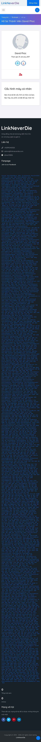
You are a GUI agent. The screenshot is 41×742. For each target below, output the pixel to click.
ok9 (15, 196)
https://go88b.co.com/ (27, 275)
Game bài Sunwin (15, 571)
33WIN (29, 318)
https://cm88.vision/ (6, 236)
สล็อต (14, 232)
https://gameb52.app (31, 352)
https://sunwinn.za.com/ (33, 239)
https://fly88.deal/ (33, 285)
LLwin (36, 364)
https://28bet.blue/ (32, 236)
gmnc (24, 305)
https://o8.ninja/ (18, 256)
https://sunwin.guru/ (32, 287)
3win (36, 516)
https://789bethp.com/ (23, 308)
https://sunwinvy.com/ (6, 516)
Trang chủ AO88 (33, 535)
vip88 (14, 547)
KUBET (3, 532)
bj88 (11, 257)
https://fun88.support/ (19, 569)
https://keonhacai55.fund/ (25, 323)
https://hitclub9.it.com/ (14, 357)
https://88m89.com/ (30, 531)
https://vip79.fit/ (15, 195)
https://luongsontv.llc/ (10, 342)
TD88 (17, 615)
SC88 (9, 285)
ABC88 (24, 416)
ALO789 (8, 250)
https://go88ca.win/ (15, 534)
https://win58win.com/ (29, 517)
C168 (38, 244)
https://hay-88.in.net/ (25, 354)
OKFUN (11, 486)
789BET (4, 250)
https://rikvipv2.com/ (28, 381)
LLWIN (6, 245)
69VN (28, 505)
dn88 (24, 357)
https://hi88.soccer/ (13, 589)
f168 (7, 242)
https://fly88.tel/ (5, 233)
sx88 (24, 541)
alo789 (7, 407)
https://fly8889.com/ (17, 267)
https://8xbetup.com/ (31, 556)
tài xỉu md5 (15, 563)
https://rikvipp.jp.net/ (6, 275)
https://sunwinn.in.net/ (7, 345)
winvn (34, 376)
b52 (17, 189)
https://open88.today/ (6, 217)
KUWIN (34, 422)
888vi (2, 514)
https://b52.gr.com (6, 546)
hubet (17, 348)
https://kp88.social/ (18, 337)
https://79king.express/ (6, 193)
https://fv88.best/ (24, 516)
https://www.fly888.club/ (7, 239)
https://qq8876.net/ (31, 320)
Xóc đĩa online (29, 204)
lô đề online (32, 325)
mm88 (21, 571)
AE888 (19, 607)
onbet (31, 404)
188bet (10, 562)
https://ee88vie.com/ (6, 178)
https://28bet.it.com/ (24, 488)
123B (19, 430)
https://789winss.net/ (16, 535)
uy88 (22, 299)
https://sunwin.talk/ (6, 214)
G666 (23, 428)
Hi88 (30, 566)
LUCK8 (28, 608)
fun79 (15, 529)
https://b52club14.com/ (25, 422)
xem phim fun (18, 233)
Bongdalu (15, 281)
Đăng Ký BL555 (32, 511)
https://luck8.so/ (5, 337)
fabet (18, 282)
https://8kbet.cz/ (32, 498)
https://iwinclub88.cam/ (7, 450)
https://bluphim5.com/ (31, 190)
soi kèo (35, 192)
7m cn (16, 546)
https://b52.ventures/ (17, 392)
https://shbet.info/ (22, 284)
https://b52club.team (6, 272)
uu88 (34, 235)
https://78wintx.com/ (17, 269)
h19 (22, 218)
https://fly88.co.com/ (6, 309)
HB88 (14, 508)
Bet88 (2, 218)
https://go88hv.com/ (34, 343)
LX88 (2, 440)
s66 (30, 416)
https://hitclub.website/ (19, 199)
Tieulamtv (3, 401)
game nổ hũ (18, 306)
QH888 (37, 425)
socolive (30, 181)
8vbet (14, 578)
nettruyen (3, 175)
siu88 (20, 266)
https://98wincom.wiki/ (33, 574)
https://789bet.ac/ (33, 488)
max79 (3, 443)
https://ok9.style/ (30, 446)
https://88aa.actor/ (33, 233)
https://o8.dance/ (32, 483)
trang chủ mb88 (29, 386)
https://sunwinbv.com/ (6, 566)
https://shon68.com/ (30, 560)
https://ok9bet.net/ (6, 596)
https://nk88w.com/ (31, 450)
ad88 (2, 470)
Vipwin (9, 375)
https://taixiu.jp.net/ (17, 275)
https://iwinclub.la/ (35, 175)
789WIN (28, 499)
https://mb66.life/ (23, 186)
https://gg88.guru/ (5, 305)
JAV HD (30, 615)
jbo (22, 578)
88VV (17, 354)
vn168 (27, 348)
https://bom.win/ (33, 241)
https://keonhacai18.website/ (8, 260)
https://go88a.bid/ (17, 379)
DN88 (35, 345)
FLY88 (35, 217)
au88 (6, 312)
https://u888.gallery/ (11, 363)
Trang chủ (5, 17)
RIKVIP (15, 207)
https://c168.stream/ (31, 467)
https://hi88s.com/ (28, 217)
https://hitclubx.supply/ (27, 315)
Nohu (37, 615)
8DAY (34, 547)
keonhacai (29, 334)
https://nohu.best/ (9, 439)
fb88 (9, 282)
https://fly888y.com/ (15, 385)
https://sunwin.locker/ (6, 190)
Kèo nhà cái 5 (36, 204)
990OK (16, 555)
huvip (21, 450)
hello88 (31, 444)
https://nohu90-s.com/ (21, 462)
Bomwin (16, 227)
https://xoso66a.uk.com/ (7, 471)
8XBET (18, 343)
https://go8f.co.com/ (6, 517)
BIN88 (21, 195)
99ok (28, 340)
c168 (24, 269)
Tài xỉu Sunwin (31, 598)
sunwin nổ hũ (11, 389)
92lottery (26, 544)
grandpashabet (29, 397)
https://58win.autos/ (6, 346)
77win (2, 285)
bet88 (7, 199)
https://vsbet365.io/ (23, 433)
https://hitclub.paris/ (17, 572)
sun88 (17, 547)
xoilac (28, 189)
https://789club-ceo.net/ (7, 290)
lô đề (38, 281)
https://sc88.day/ (34, 291)
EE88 (24, 259)
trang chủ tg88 (15, 388)
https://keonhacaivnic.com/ (7, 334)
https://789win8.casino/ (7, 321)
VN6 (30, 486)
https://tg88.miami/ (23, 486)
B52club (35, 263)
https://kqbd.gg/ (5, 430)
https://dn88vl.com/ (20, 526)
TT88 (26, 439)
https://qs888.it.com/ (24, 470)
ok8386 (14, 366)
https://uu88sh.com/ (13, 465)
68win (20, 342)
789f (13, 372)
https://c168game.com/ (6, 615)
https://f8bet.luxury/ (27, 553)
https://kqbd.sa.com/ (34, 559)
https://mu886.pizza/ (6, 410)
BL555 (11, 337)
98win (14, 321)
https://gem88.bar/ (6, 195)
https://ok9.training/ (18, 467)
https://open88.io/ (18, 495)
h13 (23, 529)
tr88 (2, 394)
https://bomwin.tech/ (9, 201)
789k (27, 330)
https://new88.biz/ (29, 223)
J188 (17, 361)
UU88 (17, 325)
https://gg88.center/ (6, 267)
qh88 (15, 333)
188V (22, 505)
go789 (37, 544)
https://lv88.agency (11, 608)
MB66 (17, 186)
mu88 (38, 312)
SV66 (36, 608)
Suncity (33, 525)
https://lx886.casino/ (25, 474)
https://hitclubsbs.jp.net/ (7, 221)
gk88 (27, 325)
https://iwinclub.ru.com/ (7, 207)
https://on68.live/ (12, 443)
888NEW (16, 323)
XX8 (12, 404)
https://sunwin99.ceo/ (19, 220)
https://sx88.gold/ (5, 333)
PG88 (36, 223)
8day (10, 293)
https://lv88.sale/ (19, 617)
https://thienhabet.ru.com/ (27, 238)
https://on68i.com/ (31, 407)
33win (21, 312)
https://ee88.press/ (28, 543)
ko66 (25, 419)
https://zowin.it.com (31, 360)
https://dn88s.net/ (5, 400)
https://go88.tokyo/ (25, 208)
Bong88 (12, 233)
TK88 (37, 394)
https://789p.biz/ (16, 436)
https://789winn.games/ (15, 502)
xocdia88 (19, 345)
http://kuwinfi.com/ (12, 452)
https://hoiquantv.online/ (19, 262)
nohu (36, 337)
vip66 (30, 183)
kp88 (13, 517)
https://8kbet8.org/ (29, 253)
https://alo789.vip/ (5, 540)
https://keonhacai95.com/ (24, 227)
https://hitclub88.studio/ (32, 375)
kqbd (34, 224)
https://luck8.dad (26, 345)
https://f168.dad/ (33, 309)
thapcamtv (24, 189)
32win (37, 440)
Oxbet (2, 550)
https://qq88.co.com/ (6, 593)
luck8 (16, 314)
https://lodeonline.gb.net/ (18, 241)
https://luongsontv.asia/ (7, 557)
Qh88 (6, 352)
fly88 (2, 611)
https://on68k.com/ (33, 593)
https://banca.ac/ (28, 245)
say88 (20, 370)
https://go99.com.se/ (20, 439)
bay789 (35, 568)
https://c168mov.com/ (23, 309)
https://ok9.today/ (29, 522)
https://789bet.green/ (6, 578)
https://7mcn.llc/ (5, 257)
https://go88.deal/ (29, 220)
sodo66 (15, 378)
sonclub (11, 531)
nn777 (6, 218)
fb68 (36, 569)
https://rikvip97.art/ (21, 201)
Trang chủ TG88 (18, 532)
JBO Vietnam (16, 510)
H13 (2, 456)
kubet (11, 177)
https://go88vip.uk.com (19, 531)
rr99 (9, 571)
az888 (28, 391)
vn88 (14, 354)
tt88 (25, 312)
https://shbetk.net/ (6, 302)
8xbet (2, 357)
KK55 (31, 449)
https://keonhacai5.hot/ (17, 382)
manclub (25, 242)
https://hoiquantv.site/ (6, 262)
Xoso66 (13, 186)
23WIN (6, 358)
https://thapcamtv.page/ (19, 557)
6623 (25, 552)
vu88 (2, 403)
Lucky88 (3, 467)
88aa (19, 504)
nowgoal (29, 195)
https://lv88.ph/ (30, 489)
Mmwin (37, 385)
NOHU (37, 422)
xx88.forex (35, 455)
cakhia (2, 300)
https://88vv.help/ (28, 476)
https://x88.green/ (5, 320)
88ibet (22, 607)
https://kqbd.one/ (30, 279)
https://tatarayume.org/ (7, 461)
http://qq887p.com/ (12, 504)
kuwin (7, 323)
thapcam (18, 389)
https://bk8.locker (28, 523)
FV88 (6, 375)
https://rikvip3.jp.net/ (6, 382)
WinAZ (17, 473)
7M (26, 507)
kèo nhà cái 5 (23, 407)
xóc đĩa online (8, 349)
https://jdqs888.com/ (25, 584)
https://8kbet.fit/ (18, 499)
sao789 (15, 455)
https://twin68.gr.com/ (26, 424)
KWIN (18, 455)
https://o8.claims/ (5, 485)
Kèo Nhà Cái (27, 367)
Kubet (24, 360)
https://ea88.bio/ (13, 300)
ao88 (17, 266)
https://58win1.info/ (18, 427)
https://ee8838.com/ (11, 328)
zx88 (32, 513)
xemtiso (3, 455)
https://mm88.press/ (6, 209)
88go (2, 571)
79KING (28, 232)
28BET (33, 453)
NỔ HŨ (27, 269)
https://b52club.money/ (7, 235)
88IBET (11, 325)
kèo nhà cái (34, 202)
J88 (35, 339)
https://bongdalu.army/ (7, 279)
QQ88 (5, 504)
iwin (7, 205)
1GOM (16, 205)
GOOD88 (32, 529)
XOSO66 (34, 416)
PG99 (23, 214)
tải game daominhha (17, 212)
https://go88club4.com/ (7, 244)
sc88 (22, 245)
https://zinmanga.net (12, 175)
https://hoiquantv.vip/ (28, 260)
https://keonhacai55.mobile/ (32, 290)
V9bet (31, 224)
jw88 (21, 541)
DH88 (21, 508)
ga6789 (34, 430)
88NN (13, 437)
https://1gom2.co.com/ (6, 294)
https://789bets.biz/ (21, 303)
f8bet (38, 248)
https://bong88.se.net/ (6, 281)
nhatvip (31, 392)
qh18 (10, 447)
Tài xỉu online (24, 449)
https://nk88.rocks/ (6, 577)
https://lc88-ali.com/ (6, 376)
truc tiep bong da (26, 175)
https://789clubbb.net (21, 550)
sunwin (29, 177)
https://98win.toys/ (25, 436)
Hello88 (20, 416)
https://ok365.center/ (18, 193)
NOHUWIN (29, 547)
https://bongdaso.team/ (20, 278)
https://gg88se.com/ (6, 397)
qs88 (31, 327)
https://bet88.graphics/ (27, 244)
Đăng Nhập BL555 (22, 514)
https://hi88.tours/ (5, 419)
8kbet (19, 202)
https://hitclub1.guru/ (6, 392)
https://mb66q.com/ (6, 186)
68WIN (37, 367)
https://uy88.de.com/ (9, 339)
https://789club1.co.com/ (7, 276)
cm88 (37, 242)
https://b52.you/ (34, 288)
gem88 (3, 223)
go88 (26, 181)
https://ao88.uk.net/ (6, 395)
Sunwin (3, 269)
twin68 (3, 358)
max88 (31, 205)
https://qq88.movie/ (6, 568)
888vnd (6, 514)
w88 (2, 339)
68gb (35, 311)
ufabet (19, 175)
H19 (37, 416)
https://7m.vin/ (9, 354)
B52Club (36, 276)
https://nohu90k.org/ (6, 528)
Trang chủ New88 (17, 540)
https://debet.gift (15, 587)
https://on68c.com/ (31, 410)
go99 (2, 312)
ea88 (15, 541)
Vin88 (24, 375)
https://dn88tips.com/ (6, 480)
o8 (13, 257)
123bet (14, 394)
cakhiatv (24, 192)
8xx (38, 196)
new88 (24, 410)
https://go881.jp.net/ (7, 241)
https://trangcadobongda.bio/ (8, 254)
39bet (30, 412)
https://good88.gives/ (29, 369)
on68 (2, 389)
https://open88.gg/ (20, 511)
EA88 (34, 367)
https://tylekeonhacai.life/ (18, 223)
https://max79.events (6, 553)
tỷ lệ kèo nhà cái (22, 281)
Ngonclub (3, 242)
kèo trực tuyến (11, 330)
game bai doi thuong (9, 523)
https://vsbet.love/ (16, 586)
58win (18, 270)
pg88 (34, 507)
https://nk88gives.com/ (28, 538)
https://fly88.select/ (6, 256)
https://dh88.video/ (32, 331)
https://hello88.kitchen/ (25, 293)
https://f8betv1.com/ (24, 520)
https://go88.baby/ (6, 288)
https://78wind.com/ (33, 254)
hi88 (19, 529)
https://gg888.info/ (31, 501)
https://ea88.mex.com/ (17, 364)
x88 (23, 267)
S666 (35, 391)
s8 (23, 388)
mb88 (28, 312)
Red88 (25, 549)
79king (33, 247)
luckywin (31, 366)
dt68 (6, 220)
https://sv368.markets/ (16, 446)
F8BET (7, 406)
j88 (36, 369)
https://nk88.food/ (18, 471)
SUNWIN (3, 318)
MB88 (31, 580)
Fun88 (8, 177)
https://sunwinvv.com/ (6, 361)
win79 (27, 224)
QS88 (12, 284)
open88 (10, 215)
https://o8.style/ (29, 266)
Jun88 (2, 215)
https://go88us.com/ (32, 599)
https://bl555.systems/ (30, 300)
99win (2, 607)
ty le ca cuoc (18, 204)
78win (13, 178)
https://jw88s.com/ (6, 449)
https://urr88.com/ (12, 607)
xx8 (37, 468)
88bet (29, 339)
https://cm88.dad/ (5, 208)
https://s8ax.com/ (20, 528)
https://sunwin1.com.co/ (7, 379)
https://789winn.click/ (6, 477)
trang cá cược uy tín (31, 281)
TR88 (24, 453)
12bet (27, 569)
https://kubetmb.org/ (24, 458)
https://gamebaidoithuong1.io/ (31, 382)
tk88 (13, 256)
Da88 (37, 549)
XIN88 (12, 449)
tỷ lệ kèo (16, 577)
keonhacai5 (25, 559)
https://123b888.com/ (22, 328)
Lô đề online (8, 269)
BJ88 (6, 470)
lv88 (5, 440)
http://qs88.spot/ (15, 474)
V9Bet (10, 547)
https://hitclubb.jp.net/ (30, 273)
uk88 (15, 282)
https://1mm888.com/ (20, 556)
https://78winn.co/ (5, 535)
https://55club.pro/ (13, 358)
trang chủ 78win (14, 565)
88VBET (25, 513)
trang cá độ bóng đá (34, 586)
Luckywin (23, 327)
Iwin (20, 224)
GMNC (29, 242)
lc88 (23, 443)
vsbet (12, 282)
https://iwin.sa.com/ (15, 208)
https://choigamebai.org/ (7, 196)
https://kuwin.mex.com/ (16, 489)
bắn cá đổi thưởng (5, 587)
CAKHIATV (6, 418)
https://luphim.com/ (20, 232)
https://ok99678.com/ (32, 284)
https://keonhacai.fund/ (22, 183)
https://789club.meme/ (27, 459)
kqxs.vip (3, 363)
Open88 (28, 358)
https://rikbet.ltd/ (30, 199)
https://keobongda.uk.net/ (7, 494)
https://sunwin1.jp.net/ (6, 383)
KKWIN (6, 473)
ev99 (12, 333)
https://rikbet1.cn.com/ (22, 296)
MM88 (20, 190)
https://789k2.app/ (30, 526)
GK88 (11, 467)
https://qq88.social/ (22, 525)
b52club (7, 230)
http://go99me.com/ (6, 427)
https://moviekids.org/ (28, 317)
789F (7, 532)
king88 (25, 461)
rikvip (15, 181)
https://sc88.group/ (32, 218)
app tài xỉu (4, 282)
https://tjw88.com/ (28, 590)
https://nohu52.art (16, 373)
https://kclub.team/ (6, 202)
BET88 (6, 409)
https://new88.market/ (21, 236)
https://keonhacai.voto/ (19, 221)
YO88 (37, 550)
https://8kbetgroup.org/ (7, 499)
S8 (33, 327)
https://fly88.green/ (18, 259)
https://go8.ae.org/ (33, 437)
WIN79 (3, 552)
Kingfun (21, 367)
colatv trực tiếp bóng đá (33, 186)
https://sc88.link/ (21, 366)
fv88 (29, 513)
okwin (28, 479)
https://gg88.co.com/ (34, 221)
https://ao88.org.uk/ (27, 572)
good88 (28, 465)
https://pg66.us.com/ (30, 214)
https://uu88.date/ (5, 428)
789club (4, 229)
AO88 (25, 287)
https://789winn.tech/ (18, 480)
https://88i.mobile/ (5, 398)
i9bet (24, 230)
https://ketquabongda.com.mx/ (18, 324)
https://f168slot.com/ (18, 215)
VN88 (30, 440)
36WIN (12, 419)
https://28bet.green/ (6, 444)
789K (12, 497)
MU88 (26, 254)
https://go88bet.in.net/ (29, 385)
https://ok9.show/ (17, 349)
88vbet (35, 471)
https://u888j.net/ (30, 306)
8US (14, 615)
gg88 (26, 437)
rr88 (23, 266)
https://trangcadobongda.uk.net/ (16, 311)
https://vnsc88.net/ (6, 308)
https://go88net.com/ (30, 294)
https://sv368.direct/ (22, 177)
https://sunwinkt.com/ (17, 601)
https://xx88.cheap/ (6, 556)
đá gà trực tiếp (21, 403)
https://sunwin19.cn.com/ (8, 211)
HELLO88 (22, 587)
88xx (9, 312)
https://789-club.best (7, 386)
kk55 (20, 443)
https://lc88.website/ (17, 397)
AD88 (15, 404)
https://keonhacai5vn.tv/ (14, 598)
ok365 (35, 505)
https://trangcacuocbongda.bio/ (9, 287)
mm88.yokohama (34, 458)
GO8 (2, 498)
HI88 (16, 525)
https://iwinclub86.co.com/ (20, 276)
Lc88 (28, 324)
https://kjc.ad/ (4, 453)
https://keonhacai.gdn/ (20, 211)
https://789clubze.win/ (6, 232)
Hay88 (11, 323)
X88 (19, 449)
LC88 (21, 325)
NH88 (16, 522)
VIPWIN (32, 436)
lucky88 (33, 394)
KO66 (32, 608)
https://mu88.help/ (22, 239)
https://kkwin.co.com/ (6, 372)
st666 (27, 430)
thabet (7, 266)
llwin (6, 443)
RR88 (8, 192)
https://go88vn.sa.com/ (7, 251)
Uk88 (6, 550)
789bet (7, 300)
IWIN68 (19, 299)
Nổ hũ (26, 241)
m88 (34, 415)
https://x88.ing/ (5, 325)
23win (6, 224)
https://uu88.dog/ (26, 464)
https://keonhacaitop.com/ (21, 226)
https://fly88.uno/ (16, 218)
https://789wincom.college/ (19, 580)
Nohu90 (34, 242)
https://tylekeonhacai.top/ (28, 272)
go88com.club (31, 383)
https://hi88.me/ (5, 259)
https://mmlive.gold (6, 315)
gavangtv (19, 192)
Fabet (21, 549)
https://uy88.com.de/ (25, 363)
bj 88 (14, 361)
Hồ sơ (23, 17)
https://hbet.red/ (30, 364)
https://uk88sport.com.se (33, 441)
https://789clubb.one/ (31, 211)
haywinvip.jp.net (5, 385)
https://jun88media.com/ (7, 459)
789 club (27, 373)
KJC (35, 196)
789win (23, 207)
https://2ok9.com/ (16, 245)
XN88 (11, 462)
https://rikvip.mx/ (25, 343)
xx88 (20, 189)
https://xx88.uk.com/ (24, 395)
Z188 (22, 287)
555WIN (3, 513)
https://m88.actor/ (34, 372)
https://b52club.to (29, 311)
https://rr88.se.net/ (26, 202)
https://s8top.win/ (25, 502)
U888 (13, 309)
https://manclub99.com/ (7, 227)
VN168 (15, 345)
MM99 (2, 433)
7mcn (23, 204)
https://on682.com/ (6, 415)
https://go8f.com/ (21, 581)
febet (12, 501)
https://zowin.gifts (5, 599)
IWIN (25, 180)
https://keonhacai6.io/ (29, 578)
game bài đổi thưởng (10, 355)
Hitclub (19, 214)
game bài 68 (32, 544)
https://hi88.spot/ (24, 510)
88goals (4, 205)
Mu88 (6, 552)
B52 (7, 223)
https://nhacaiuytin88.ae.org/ (8, 413)
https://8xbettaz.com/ (6, 351)
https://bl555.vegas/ (6, 559)
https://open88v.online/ (7, 331)
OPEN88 (22, 217)
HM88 (24, 358)
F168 (30, 247)
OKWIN (6, 572)
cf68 (29, 413)
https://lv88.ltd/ (23, 331)
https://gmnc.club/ (14, 336)
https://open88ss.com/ (6, 555)
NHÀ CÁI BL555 (18, 477)
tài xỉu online (27, 229)
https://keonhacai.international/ (9, 299)
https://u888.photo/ (9, 306)
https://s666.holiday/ (12, 403)
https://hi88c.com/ (5, 583)
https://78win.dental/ (32, 532)
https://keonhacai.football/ (16, 180)
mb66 (28, 265)
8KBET (38, 354)
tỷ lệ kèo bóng (23, 547)
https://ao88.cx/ (29, 400)
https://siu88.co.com (6, 437)
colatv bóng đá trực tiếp (26, 187)
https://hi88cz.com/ (23, 577)
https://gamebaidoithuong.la (8, 317)
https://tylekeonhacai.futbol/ (8, 189)
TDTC (20, 615)
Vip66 (33, 183)
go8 (3, 314)
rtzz (37, 497)
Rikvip (20, 205)
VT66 (14, 456)
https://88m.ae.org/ (15, 398)
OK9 (21, 247)
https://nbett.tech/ (17, 538)
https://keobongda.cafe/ (26, 235)
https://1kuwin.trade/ (16, 415)
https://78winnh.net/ (29, 184)
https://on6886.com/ (21, 593)
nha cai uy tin (11, 204)
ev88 (30, 267)
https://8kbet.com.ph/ (11, 424)
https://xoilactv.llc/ (24, 421)
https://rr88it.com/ (30, 230)
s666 (6, 404)
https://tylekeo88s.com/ (20, 406)
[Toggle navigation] (3, 10)
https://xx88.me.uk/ (28, 193)
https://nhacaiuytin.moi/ (19, 279)
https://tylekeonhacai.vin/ (7, 278)
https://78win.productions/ (7, 468)
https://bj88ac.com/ (22, 378)
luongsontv (4, 192)
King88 (37, 494)
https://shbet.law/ (5, 253)
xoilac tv (4, 177)
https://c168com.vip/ (6, 476)
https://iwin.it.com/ (5, 381)
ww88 (32, 328)
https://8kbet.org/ (10, 226)
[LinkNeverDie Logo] (10, 3)
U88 (31, 425)
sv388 (15, 177)
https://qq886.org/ (18, 583)
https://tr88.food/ (20, 456)
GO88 (2, 220)
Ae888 (2, 378)
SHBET (13, 202)
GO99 (11, 327)
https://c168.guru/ (23, 604)
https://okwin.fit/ (16, 568)
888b (38, 444)
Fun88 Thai (36, 421)
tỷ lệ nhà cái (19, 330)
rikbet (31, 333)
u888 (2, 306)
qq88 (27, 406)
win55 (36, 415)
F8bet (33, 270)
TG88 (37, 439)
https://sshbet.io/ (17, 251)
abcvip (8, 501)
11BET (17, 578)
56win (33, 563)
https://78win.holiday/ (19, 485)
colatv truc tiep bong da (11, 187)
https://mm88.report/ (6, 367)
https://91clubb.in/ (27, 351)
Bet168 (3, 224)
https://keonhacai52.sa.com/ (8, 560)
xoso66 (36, 180)
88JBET (16, 486)
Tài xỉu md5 (23, 492)
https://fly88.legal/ (27, 321)
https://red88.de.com (21, 441)
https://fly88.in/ (11, 422)
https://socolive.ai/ (31, 427)
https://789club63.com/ (16, 381)
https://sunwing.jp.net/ (32, 355)
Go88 (25, 195)
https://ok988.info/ (5, 263)
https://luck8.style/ (29, 434)
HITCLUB (23, 320)
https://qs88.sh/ (18, 494)
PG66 (27, 366)
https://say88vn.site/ (6, 391)
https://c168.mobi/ (9, 529)
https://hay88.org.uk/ (32, 419)
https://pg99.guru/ (18, 543)
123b (8, 314)
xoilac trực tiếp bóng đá (16, 297)
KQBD (16, 501)
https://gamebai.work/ (6, 247)
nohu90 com (34, 508)
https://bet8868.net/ (30, 519)
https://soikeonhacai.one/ (29, 342)
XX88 (14, 190)
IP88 (30, 563)
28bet (27, 370)
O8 (5, 323)
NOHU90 (25, 318)
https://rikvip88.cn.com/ (7, 458)
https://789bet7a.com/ (27, 376)
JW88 (7, 456)
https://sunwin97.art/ (32, 201)
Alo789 (7, 183)
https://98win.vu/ (32, 428)
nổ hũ (13, 214)
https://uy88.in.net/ (6, 364)
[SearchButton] (37, 10)
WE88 (6, 357)
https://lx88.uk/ (5, 510)
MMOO (20, 358)
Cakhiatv (18, 482)
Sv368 (17, 217)
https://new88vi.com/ (6, 586)
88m (38, 504)
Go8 (9, 519)
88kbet (20, 479)
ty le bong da (19, 317)
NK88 (12, 312)
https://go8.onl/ (15, 400)
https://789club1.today (20, 355)
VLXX (27, 615)
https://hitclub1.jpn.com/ (28, 379)
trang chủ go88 (27, 394)
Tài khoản (15, 17)
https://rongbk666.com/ (28, 198)
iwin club (18, 260)
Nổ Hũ (2, 439)
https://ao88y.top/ (34, 537)
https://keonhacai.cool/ (28, 256)
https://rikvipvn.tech (17, 553)
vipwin (35, 392)
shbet (12, 320)
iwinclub (3, 212)
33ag (17, 434)
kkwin (24, 452)
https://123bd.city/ (22, 592)
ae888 (23, 233)
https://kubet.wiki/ (19, 596)
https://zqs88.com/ (22, 483)
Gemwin (16, 290)
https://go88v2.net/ (6, 416)
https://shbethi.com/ (27, 251)
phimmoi (8, 491)
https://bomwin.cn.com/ (18, 294)
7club (7, 547)
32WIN (10, 473)
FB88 (6, 602)
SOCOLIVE (12, 418)
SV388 (12, 522)
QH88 (31, 477)
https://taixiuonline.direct (8, 412)
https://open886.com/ (28, 215)
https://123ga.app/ (6, 446)
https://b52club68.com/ (7, 296)
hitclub (18, 181)
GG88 (10, 212)
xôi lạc (11, 183)
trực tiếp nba (30, 192)
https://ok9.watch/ (24, 285)
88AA (28, 431)
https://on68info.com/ (20, 425)
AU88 (19, 386)
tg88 (16, 308)
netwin (24, 537)
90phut (13, 302)
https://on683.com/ (32, 596)
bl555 (2, 330)
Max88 (15, 235)
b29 (12, 270)
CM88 (27, 233)
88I (9, 297)
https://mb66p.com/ (6, 184)
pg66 (24, 444)
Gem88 (33, 549)
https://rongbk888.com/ (16, 198)
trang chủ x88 (8, 388)
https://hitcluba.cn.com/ (7, 343)
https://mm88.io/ (5, 198)
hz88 (17, 342)
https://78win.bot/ (5, 238)
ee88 (20, 348)
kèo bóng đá (32, 510)
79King (3, 245)
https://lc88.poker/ (9, 543)
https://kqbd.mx (9, 605)
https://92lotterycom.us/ (21, 302)
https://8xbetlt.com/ (33, 296)
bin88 (7, 212)
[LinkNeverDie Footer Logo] (16, 128)
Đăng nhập (33, 3)
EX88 (34, 440)
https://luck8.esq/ (11, 440)
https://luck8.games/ (21, 440)
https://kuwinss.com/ (6, 479)
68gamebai (8, 360)
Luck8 (30, 336)
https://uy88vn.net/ (25, 568)
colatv (3, 187)
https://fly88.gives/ (30, 262)
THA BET (21, 523)
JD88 (11, 456)
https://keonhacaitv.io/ (6, 366)
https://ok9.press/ (15, 291)
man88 (36, 528)
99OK (5, 519)
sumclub (20, 318)
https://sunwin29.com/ (17, 391)
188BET (6, 293)
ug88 (32, 391)
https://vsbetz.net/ (13, 433)
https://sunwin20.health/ (7, 464)
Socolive (21, 444)
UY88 (36, 358)
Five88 (29, 549)
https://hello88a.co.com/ (19, 352)
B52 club (27, 205)
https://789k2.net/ (25, 455)
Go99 (14, 351)
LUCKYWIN (24, 535)
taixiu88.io (20, 334)
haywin (31, 389)
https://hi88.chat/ (5, 291)
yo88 (33, 267)
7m (32, 195)
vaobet (25, 218)
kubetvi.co (33, 354)
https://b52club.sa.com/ (34, 209)
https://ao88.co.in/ (27, 617)
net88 (16, 242)
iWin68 (22, 385)
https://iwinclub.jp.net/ (19, 273)
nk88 (23, 361)
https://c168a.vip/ (5, 565)
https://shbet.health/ (19, 340)
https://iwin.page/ (25, 288)
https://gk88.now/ (19, 575)
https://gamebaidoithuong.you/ (28, 248)
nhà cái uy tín (19, 178)
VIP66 (22, 184)
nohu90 (32, 276)
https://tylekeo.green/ (15, 248)
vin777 (3, 547)
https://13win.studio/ (6, 436)
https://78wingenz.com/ (7, 303)
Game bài (18, 254)
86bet (20, 611)
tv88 (25, 427)
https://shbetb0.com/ (19, 253)
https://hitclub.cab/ (15, 288)
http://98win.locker (6, 544)
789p (27, 447)
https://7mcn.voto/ (5, 284)
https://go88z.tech (5, 604)
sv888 (2, 452)
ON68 (14, 367)
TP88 (2, 488)
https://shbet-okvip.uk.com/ (8, 425)
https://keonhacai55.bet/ (7, 181)
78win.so (28, 257)
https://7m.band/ (31, 278)
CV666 (20, 537)
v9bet (15, 183)
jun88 (12, 263)
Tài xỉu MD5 (11, 205)
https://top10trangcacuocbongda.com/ (23, 250)
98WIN (30, 443)
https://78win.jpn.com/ (32, 482)
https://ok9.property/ (20, 257)
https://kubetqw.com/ (24, 409)
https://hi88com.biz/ (13, 370)
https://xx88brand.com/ (21, 209)
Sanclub (19, 244)
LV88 (32, 461)
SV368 (33, 424)
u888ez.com (8, 369)
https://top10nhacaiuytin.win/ (27, 196)
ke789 (22, 314)
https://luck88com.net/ (6, 511)
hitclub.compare (8, 394)
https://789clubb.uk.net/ (7, 273)
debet (5, 598)
